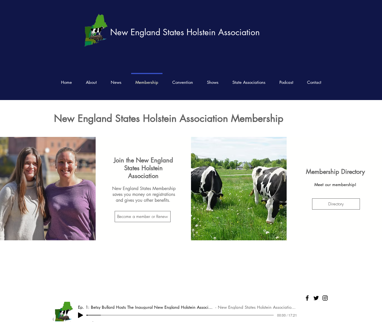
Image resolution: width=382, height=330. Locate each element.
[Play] (80, 315)
